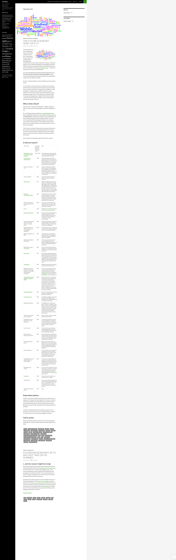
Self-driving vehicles (28, 292)
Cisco (9, 44)
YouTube (6, 72)
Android (10, 38)
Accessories (10, 36)
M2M (43, 435)
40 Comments (35, 460)
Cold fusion (26, 376)
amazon (4, 38)
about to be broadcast (44, 481)
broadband (41, 428)
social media (7, 68)
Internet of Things (35, 433)
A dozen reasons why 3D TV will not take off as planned (39, 455)
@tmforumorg (5, 36)
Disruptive (10, 46)
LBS (39, 435)
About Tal (75, 1)
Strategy (36, 38)
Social (41, 438)
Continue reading (27, 492)
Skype (8, 66)
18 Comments (35, 45)
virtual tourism (33, 442)
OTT (8, 62)
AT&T (3, 43)
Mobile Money (27, 153)
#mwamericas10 (5, 34)
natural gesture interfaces (30, 437)
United (11, 70)
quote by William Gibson (42, 67)
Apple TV (9, 41)
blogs (10, 43)
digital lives (41, 430)
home (34, 499)
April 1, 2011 (44, 274)
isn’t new (47, 469)
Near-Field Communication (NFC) (28, 194)
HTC (9, 51)
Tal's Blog (4, 1)
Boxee (3, 44)
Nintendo (4, 62)
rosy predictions (45, 486)
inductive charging (28, 248)
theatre (51, 499)
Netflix (9, 60)
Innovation (30, 38)
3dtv (39, 497)
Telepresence (27, 181)
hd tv (25, 499)
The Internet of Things (29, 277)
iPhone (8, 56)
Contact (80, 1)
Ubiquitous (48, 440)
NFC (38, 437)
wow (25, 501)
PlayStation (4, 64)
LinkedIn (4, 58)
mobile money (49, 435)
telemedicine (27, 440)
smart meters (35, 438)
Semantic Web (27, 438)
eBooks (25, 227)
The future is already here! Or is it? (36, 42)
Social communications (28, 212)
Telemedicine (26, 264)
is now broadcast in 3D (39, 483)
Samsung (4, 66)
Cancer (47, 428)
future (25, 432)
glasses (48, 497)
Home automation (38, 432)
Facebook (9, 49)
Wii (2, 72)
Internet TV (43, 433)
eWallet (53, 430)
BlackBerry (7, 43)
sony (3, 70)
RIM (8, 64)
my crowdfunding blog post (47, 113)
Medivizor (8, 58)
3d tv (25, 428)
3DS (9, 34)
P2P (42, 437)
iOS (11, 54)
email (5, 48)
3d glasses (29, 497)
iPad (3, 56)
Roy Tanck (5, 75)
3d (24, 497)
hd (52, 497)
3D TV (25, 208)
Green (30, 432)
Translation (41, 440)
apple (4, 41)
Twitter (7, 70)
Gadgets (25, 38)
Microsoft (5, 60)
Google (5, 51)
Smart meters (27, 253)
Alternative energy (32, 428)
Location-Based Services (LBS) (27, 159)
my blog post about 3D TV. (49, 210)
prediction (47, 437)
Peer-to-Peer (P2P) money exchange (28, 154)
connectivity (34, 430)
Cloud (52, 428)
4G (48, 233)
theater (45, 499)
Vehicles (26, 442)
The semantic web (28, 296)
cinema (43, 497)
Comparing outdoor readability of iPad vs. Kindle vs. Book (59, 1)
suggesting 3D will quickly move (47, 468)
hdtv (30, 499)
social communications (49, 438)
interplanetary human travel (30, 435)
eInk (3, 48)
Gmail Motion (44, 273)
